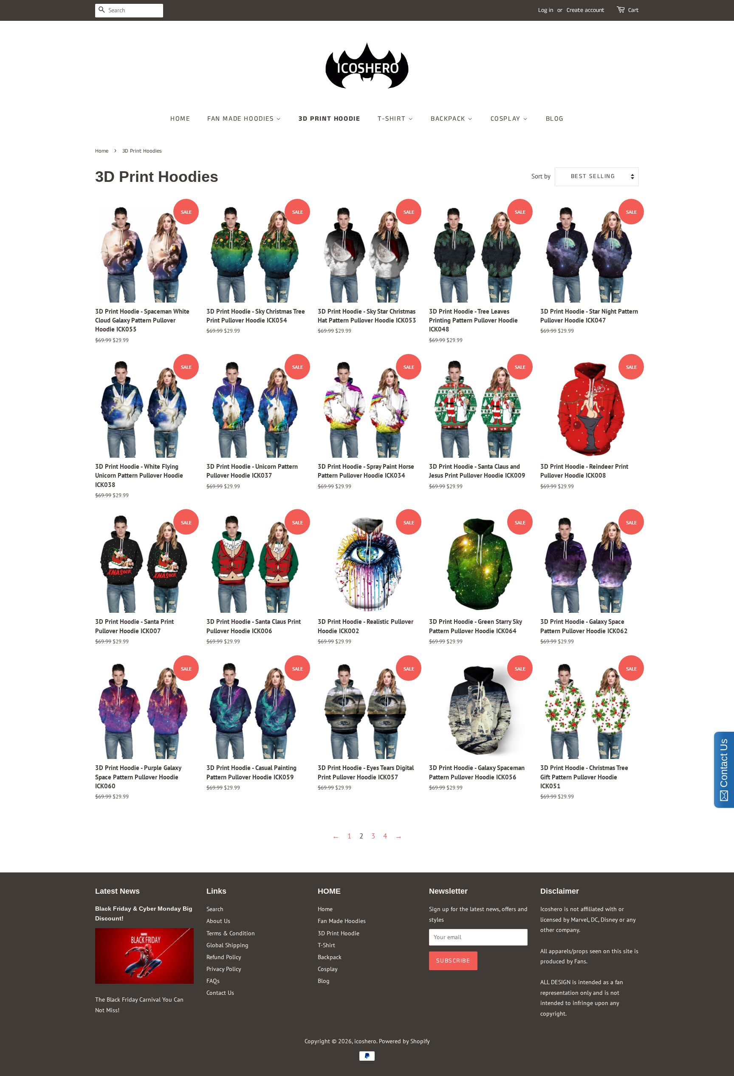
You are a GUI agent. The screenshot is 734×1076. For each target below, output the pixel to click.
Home (180, 119)
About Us (218, 921)
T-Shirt (393, 119)
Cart (633, 10)
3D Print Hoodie (329, 119)
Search (214, 909)
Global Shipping (227, 945)
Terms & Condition (230, 933)
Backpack (449, 119)
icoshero (365, 1041)
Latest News (117, 891)
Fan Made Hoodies (241, 119)
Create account (585, 10)
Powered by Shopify (404, 1041)
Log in (545, 10)
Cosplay (507, 119)
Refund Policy (223, 957)
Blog (555, 119)
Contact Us (220, 992)
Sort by (540, 176)
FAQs (213, 981)
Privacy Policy (223, 969)
